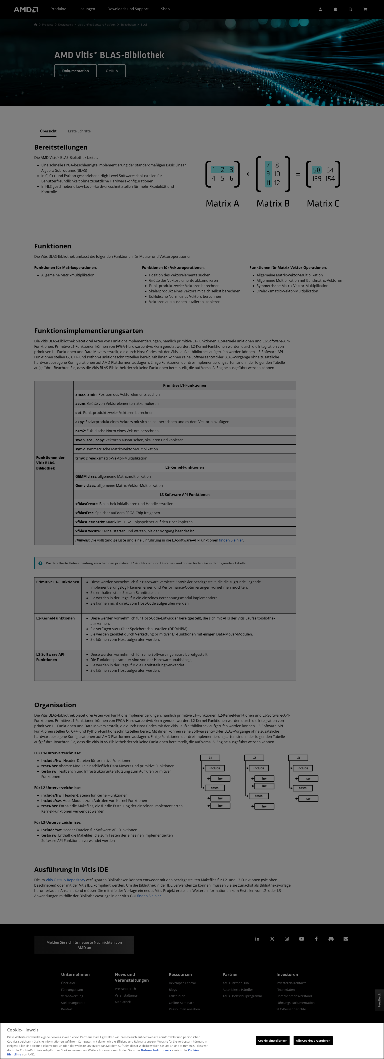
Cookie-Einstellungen (273, 1040)
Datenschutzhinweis (156, 1050)
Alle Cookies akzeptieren (313, 1040)
